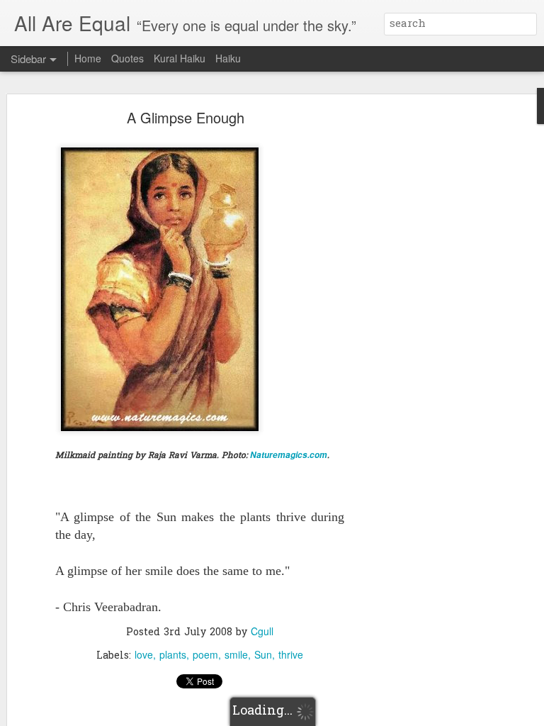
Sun (263, 654)
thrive (290, 654)
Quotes (127, 58)
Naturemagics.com (288, 455)
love (144, 654)
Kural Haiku (179, 58)
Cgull (262, 631)
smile (236, 654)
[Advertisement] (422, 337)
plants (172, 654)
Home (87, 58)
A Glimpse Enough (185, 117)
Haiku (228, 58)
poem (205, 654)
